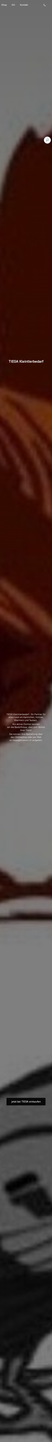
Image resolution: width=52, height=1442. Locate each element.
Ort (13, 4)
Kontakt (24, 4)
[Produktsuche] (47, 140)
